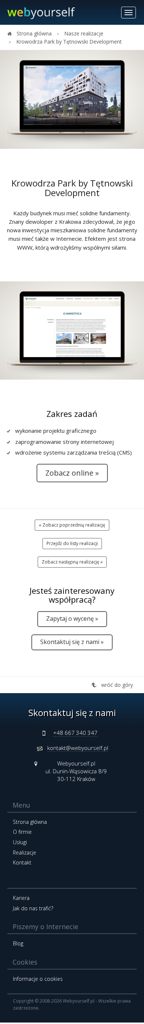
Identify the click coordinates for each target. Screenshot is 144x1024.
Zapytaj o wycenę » (72, 618)
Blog (18, 943)
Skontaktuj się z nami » (72, 642)
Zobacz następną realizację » (72, 562)
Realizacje (24, 852)
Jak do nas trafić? (33, 908)
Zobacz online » (72, 473)
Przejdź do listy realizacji (72, 543)
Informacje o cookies (38, 978)
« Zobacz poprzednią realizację (72, 525)
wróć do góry (117, 684)
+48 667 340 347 (75, 732)
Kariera (21, 897)
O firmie (22, 831)
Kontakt (22, 862)
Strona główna (30, 821)
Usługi (20, 842)
